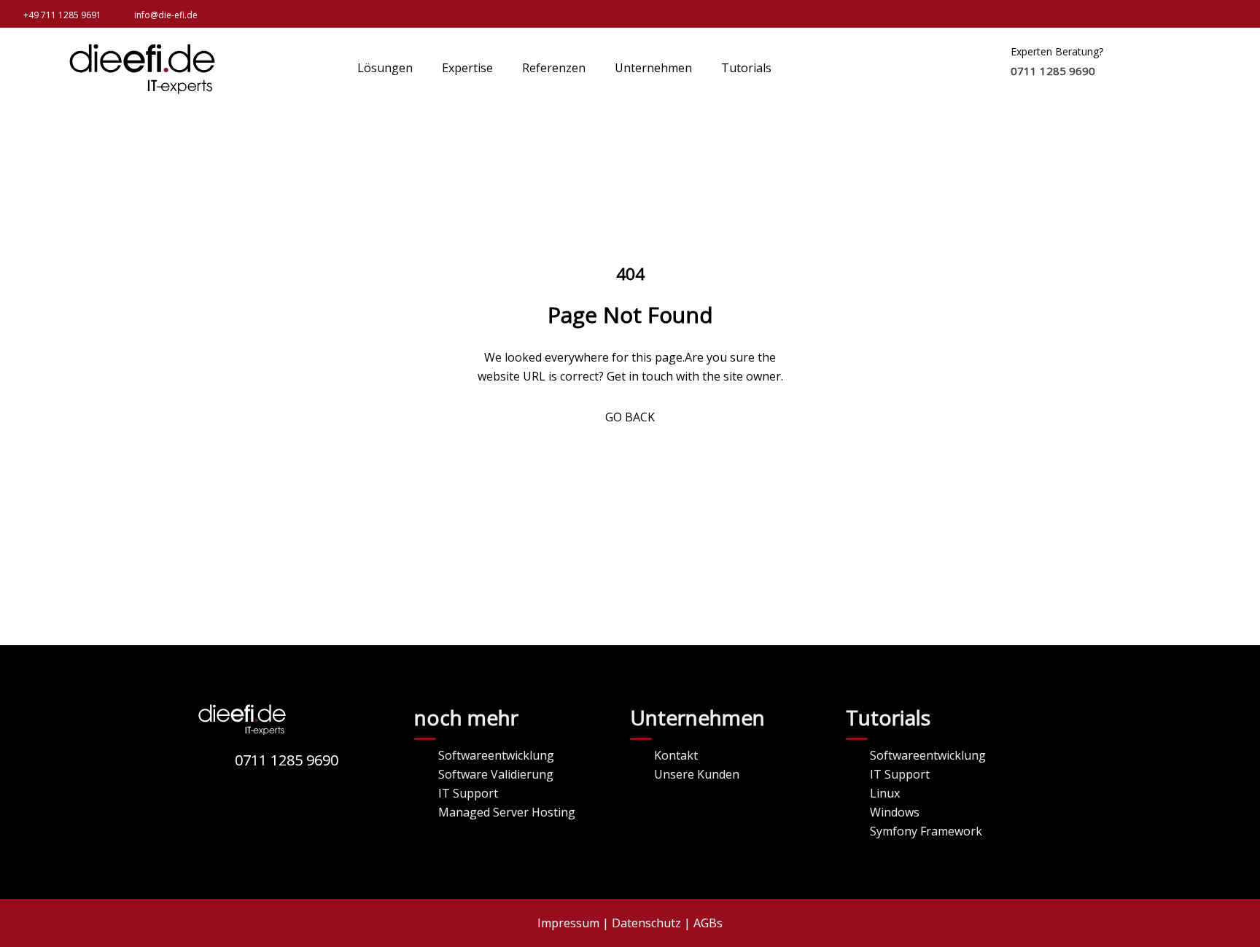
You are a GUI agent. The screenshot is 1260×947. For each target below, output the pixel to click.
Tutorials (746, 68)
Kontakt (676, 755)
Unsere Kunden (696, 774)
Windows (894, 812)
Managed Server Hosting (506, 812)
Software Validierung (495, 774)
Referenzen (554, 68)
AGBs (708, 923)
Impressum (568, 923)
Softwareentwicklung (496, 755)
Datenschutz (646, 923)
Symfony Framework (926, 831)
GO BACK (630, 417)
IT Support (468, 793)
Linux (885, 793)
